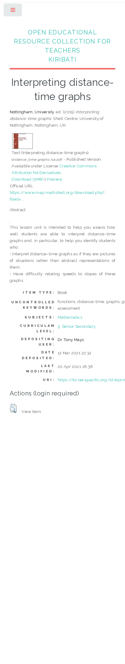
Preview (54, 179)
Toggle (13, 11)
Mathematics (70, 317)
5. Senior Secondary (77, 326)
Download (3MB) (28, 179)
